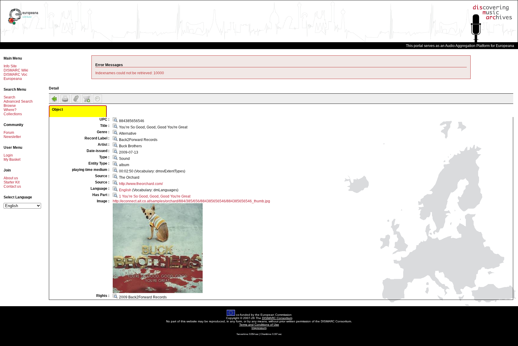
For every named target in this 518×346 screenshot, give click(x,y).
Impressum (259, 328)
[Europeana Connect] (23, 25)
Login (8, 155)
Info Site (10, 66)
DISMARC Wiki (16, 70)
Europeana (13, 79)
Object (57, 109)
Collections (13, 114)
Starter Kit (11, 182)
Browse (10, 106)
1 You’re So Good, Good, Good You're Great (154, 196)
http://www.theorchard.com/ (141, 184)
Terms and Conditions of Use (259, 324)
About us (11, 178)
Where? (10, 110)
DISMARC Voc (15, 74)
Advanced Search (18, 101)
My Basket (12, 159)
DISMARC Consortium (277, 318)
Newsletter (12, 137)
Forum (9, 132)
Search (9, 97)
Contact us (12, 186)
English (125, 190)
